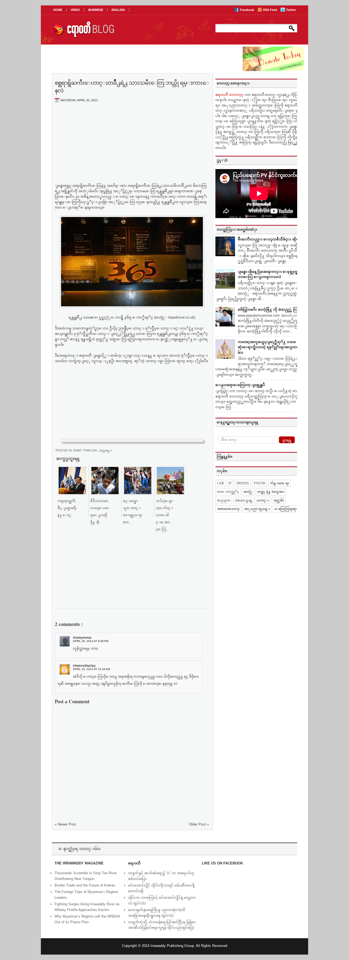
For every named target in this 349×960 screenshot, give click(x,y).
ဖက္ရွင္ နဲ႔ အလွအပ (270, 492)
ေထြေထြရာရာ (286, 509)
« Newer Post (65, 824)
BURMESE (95, 9)
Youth (259, 483)
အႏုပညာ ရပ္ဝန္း (257, 509)
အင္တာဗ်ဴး (278, 500)
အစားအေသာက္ (228, 509)
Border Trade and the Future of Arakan (85, 885)
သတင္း (262, 500)
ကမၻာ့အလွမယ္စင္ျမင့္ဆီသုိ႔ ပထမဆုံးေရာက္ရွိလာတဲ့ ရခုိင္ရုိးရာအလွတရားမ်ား (270, 347)
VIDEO (75, 9)
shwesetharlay (84, 666)
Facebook (247, 9)
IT (229, 483)
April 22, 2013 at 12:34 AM (91, 669)
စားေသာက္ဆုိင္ (228, 492)
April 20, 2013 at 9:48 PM (90, 641)
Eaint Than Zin (85, 450)
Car (220, 483)
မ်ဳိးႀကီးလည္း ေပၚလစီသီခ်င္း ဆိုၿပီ (269, 239)
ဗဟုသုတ (223, 500)
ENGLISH (118, 9)
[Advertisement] (132, 147)
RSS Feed (270, 9)
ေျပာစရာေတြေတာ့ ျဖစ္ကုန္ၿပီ (240, 385)
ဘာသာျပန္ (243, 500)
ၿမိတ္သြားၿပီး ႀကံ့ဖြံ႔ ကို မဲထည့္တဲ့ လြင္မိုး (270, 309)
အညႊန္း (105, 450)
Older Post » (199, 824)
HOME (57, 9)
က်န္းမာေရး (279, 483)
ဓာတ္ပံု (248, 492)
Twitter (291, 9)
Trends (242, 483)
